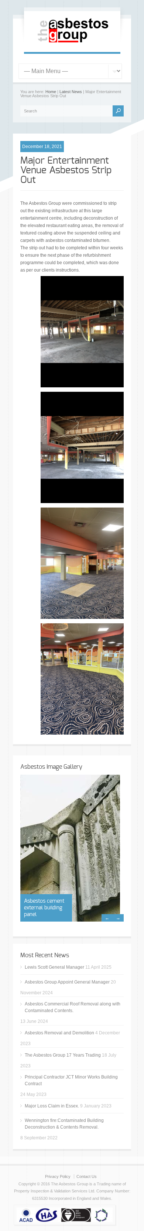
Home (50, 91)
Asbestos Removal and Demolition (59, 1032)
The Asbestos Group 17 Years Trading (63, 1055)
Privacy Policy (58, 1176)
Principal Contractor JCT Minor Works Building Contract (71, 1080)
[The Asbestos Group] (72, 44)
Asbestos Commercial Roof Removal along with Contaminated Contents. (72, 1007)
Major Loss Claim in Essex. (52, 1106)
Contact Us (86, 1176)
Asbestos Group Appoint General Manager (67, 982)
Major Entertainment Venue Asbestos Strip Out (66, 170)
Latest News (70, 91)
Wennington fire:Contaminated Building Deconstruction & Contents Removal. (64, 1124)
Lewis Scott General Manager (54, 967)
